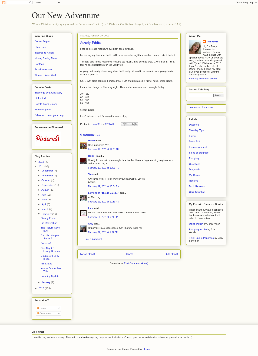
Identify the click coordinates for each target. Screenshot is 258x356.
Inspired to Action (44, 52)
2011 (41, 166)
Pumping (194, 158)
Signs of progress (199, 152)
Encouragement (198, 147)
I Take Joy (40, 47)
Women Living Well (45, 75)
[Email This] (123, 124)
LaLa (90, 208)
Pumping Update (50, 276)
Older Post (171, 254)
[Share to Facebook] (133, 124)
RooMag (39, 64)
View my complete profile (203, 78)
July (44, 194)
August (45, 189)
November (47, 175)
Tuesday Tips (196, 130)
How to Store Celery (46, 103)
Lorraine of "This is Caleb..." (103, 193)
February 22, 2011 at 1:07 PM (103, 232)
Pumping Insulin (198, 229)
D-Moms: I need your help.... (50, 115)
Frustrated (46, 263)
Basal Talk (194, 141)
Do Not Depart (43, 41)
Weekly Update (43, 109)
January (46, 282)
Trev (90, 174)
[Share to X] (129, 124)
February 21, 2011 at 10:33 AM (103, 201)
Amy (90, 223)
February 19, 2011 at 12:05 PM (103, 168)
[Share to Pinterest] (136, 124)
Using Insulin (196, 223)
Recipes (193, 180)
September (47, 185)
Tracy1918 (212, 41)
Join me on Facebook (201, 107)
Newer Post (87, 254)
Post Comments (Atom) (136, 263)
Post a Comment (93, 239)
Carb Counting (197, 192)
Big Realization (49, 222)
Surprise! (46, 243)
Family (192, 136)
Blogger (146, 349)
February (46, 214)
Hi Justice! (40, 98)
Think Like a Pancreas (201, 237)
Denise (91, 140)
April (44, 204)
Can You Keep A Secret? (50, 237)
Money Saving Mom (46, 58)
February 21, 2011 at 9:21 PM (103, 217)
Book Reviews (197, 186)
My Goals (194, 175)
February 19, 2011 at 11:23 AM (103, 149)
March (45, 209)
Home (130, 254)
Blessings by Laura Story (48, 92)
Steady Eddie (48, 218)
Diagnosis (194, 169)
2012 (41, 161)
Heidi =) (92, 156)
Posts (42, 308)
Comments (45, 313)
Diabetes (194, 124)
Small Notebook (43, 69)
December (47, 170)
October (46, 180)
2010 (41, 288)
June (44, 199)
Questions (194, 164)
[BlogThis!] (126, 124)
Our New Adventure (66, 14)
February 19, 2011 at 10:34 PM (103, 186)
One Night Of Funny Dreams (50, 249)
